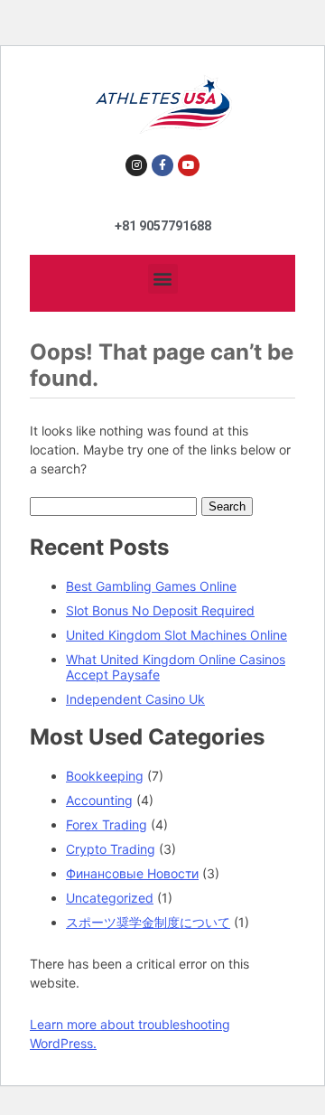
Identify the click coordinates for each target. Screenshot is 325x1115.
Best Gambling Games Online (151, 586)
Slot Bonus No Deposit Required (160, 610)
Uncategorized (109, 897)
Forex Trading (106, 824)
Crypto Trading (110, 849)
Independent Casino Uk (135, 699)
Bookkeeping (105, 775)
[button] (163, 279)
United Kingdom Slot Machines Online (176, 634)
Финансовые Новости (132, 873)
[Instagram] (136, 165)
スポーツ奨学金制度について (148, 922)
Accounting (99, 800)
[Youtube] (189, 165)
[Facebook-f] (162, 165)
